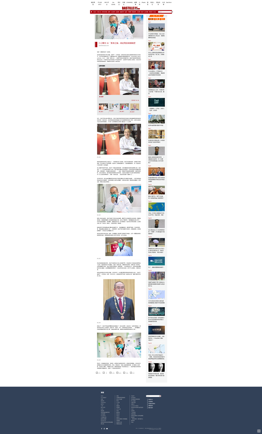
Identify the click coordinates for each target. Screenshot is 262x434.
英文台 (119, 3)
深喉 (117, 396)
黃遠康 (102, 410)
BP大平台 (107, 3)
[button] (136, 100)
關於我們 (150, 407)
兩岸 (142, 12)
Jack (132, 409)
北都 (94, 12)
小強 (102, 405)
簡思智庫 (133, 414)
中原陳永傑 (103, 417)
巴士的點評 (103, 397)
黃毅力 (132, 404)
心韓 (139, 3)
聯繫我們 (150, 405)
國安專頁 (93, 3)
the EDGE (113, 3)
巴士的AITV (100, 3)
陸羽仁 (102, 404)
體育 (147, 3)
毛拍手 (132, 396)
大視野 (138, 12)
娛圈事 (135, 3)
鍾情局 (102, 400)
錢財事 (122, 12)
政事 (109, 12)
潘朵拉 (118, 414)
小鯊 (117, 404)
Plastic (144, 2)
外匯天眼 (133, 402)
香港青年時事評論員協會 (137, 407)
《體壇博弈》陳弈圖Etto (137, 418)
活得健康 (103, 414)
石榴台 (123, 3)
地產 (126, 12)
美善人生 (152, 3)
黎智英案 (104, 12)
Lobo (102, 409)
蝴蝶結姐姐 (119, 423)
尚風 (117, 410)
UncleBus (103, 415)
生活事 (163, 3)
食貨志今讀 (119, 422)
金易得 (132, 410)
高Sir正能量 (119, 399)
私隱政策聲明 (151, 403)
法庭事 (117, 12)
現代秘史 (133, 397)
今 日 (151, 19)
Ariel (102, 396)
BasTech (169, 2)
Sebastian (103, 402)
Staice (117, 415)
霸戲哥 (118, 405)
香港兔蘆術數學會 (105, 412)
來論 (132, 422)
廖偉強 (118, 412)
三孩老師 (133, 412)
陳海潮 (132, 420)
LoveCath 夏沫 (134, 405)
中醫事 (129, 12)
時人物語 (133, 400)
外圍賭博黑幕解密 (120, 397)
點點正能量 (103, 418)
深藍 (102, 399)
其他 (154, 12)
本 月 (162, 19)
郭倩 (117, 400)
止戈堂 (118, 402)
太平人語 (118, 409)
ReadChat (103, 420)
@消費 (146, 12)
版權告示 (150, 399)
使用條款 (150, 401)
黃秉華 (118, 407)
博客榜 (151, 12)
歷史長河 (158, 3)
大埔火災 (99, 12)
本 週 (156, 19)
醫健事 (134, 12)
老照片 (118, 417)
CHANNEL (129, 2)
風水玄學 (103, 407)
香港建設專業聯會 (135, 399)
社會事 (113, 12)
